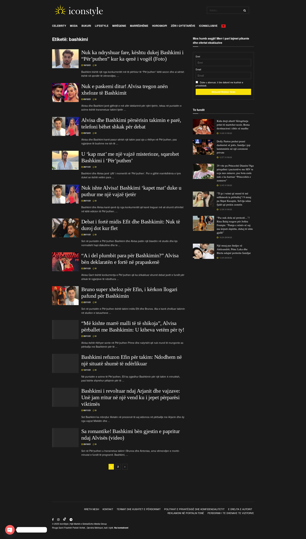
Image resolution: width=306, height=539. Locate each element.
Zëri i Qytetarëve (183, 25)
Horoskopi (159, 25)
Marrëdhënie (139, 25)
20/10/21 (87, 444)
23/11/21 (87, 268)
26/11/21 (87, 234)
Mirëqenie (119, 25)
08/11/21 (87, 410)
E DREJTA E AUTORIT (240, 509)
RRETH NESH (91, 509)
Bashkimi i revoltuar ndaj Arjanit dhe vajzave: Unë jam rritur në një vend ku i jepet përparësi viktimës (130, 397)
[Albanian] (224, 25)
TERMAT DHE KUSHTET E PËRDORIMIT (139, 509)
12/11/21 (87, 370)
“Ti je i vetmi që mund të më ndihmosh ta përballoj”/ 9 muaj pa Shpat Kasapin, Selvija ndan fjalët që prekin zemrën (234, 199)
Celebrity (59, 25)
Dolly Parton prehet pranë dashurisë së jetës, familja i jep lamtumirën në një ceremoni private (233, 146)
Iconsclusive (208, 25)
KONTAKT (108, 509)
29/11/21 (87, 166)
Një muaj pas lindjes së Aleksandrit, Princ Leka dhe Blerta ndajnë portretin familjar (234, 249)
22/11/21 (87, 302)
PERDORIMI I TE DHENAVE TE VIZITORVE (231, 513)
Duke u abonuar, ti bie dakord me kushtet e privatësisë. (219, 84)
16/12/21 (87, 65)
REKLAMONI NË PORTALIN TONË (186, 513)
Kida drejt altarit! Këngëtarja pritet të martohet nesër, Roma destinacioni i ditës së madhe (233, 124)
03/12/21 (87, 99)
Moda (74, 25)
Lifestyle (101, 25)
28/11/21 (87, 200)
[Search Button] (245, 10)
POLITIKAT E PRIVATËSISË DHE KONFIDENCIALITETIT (194, 509)
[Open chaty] (10, 530)
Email (198, 69)
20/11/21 (87, 336)
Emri (198, 56)
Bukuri (86, 25)
